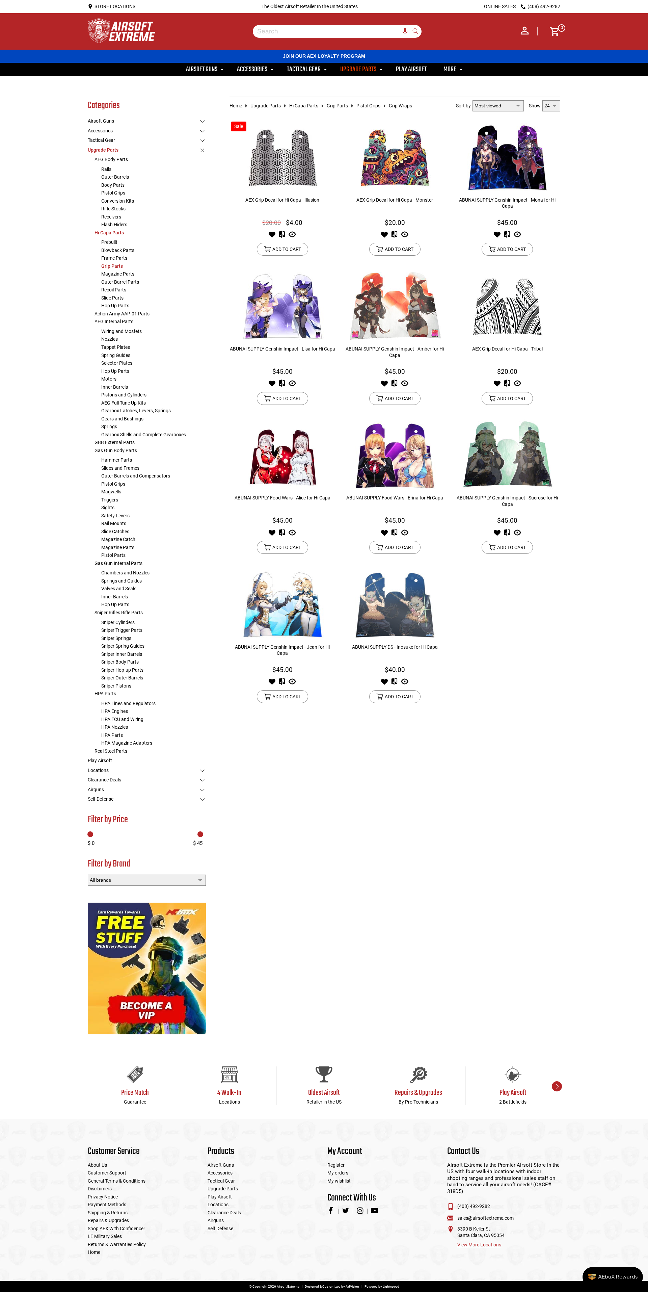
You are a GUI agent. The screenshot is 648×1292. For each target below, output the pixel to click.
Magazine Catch (118, 539)
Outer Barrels (115, 177)
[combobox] (332, 31)
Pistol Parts (113, 555)
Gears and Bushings (122, 418)
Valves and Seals (118, 588)
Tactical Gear (101, 140)
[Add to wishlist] (272, 236)
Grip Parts (112, 266)
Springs (109, 426)
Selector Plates (116, 363)
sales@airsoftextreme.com (485, 1218)
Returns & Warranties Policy (117, 1244)
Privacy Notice (103, 1196)
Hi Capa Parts (109, 232)
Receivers (111, 216)
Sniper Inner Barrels (121, 654)
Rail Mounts (113, 523)
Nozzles (109, 339)
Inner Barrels (114, 387)
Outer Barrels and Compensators (135, 476)
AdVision (352, 1286)
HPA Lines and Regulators (128, 703)
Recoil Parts (113, 289)
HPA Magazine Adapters (126, 743)
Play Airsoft (100, 760)
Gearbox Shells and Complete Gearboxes (143, 434)
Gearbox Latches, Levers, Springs (136, 410)
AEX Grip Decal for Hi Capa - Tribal (507, 349)
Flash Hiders (114, 224)
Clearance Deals (104, 779)
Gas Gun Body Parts (115, 450)
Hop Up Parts (115, 305)
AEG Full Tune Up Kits (123, 403)
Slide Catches (115, 531)
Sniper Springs (116, 638)
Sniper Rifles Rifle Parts (118, 612)
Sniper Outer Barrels (122, 677)
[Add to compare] (282, 236)
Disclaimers (100, 1188)
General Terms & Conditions (116, 1181)
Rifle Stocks (113, 208)
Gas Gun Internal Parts (118, 563)
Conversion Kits (117, 201)
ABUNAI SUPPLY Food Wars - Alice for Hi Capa (282, 497)
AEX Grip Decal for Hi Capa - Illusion (282, 200)
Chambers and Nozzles (125, 572)
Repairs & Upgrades (108, 1220)
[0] (552, 31)
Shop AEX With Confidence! (116, 1228)
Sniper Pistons (116, 686)
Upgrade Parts (103, 150)
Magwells (111, 491)
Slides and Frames (120, 468)
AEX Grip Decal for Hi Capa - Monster (394, 200)
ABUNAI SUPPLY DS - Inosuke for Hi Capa (395, 647)
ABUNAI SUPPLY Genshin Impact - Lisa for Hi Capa (282, 349)
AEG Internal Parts (113, 321)
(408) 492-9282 (473, 1206)
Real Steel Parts (110, 751)
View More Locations (479, 1244)
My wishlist (339, 1181)
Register (336, 1165)
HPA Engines (114, 711)
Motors (108, 379)
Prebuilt (109, 242)
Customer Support (107, 1172)
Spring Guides (115, 355)
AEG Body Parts (111, 159)
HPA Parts (105, 693)
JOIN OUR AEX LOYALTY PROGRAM (324, 56)
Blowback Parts (117, 250)
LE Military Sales (105, 1236)
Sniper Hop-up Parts (122, 670)
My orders (337, 1172)
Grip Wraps (400, 105)
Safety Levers (115, 515)
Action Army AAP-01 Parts (122, 313)
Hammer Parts (116, 460)
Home (236, 105)
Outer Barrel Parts (120, 282)
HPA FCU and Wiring (122, 719)
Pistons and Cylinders (123, 394)
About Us (97, 1165)
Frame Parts (114, 258)
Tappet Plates (115, 347)
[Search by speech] (405, 31)
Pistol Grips (113, 193)
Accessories (100, 130)
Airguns (96, 789)
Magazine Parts (117, 274)
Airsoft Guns (101, 121)
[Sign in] (525, 31)
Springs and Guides (121, 581)
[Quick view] (292, 236)
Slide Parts (112, 298)
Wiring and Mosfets (121, 331)
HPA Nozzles (114, 727)
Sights (107, 507)
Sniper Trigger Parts (121, 630)
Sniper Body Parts (120, 662)
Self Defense (100, 799)
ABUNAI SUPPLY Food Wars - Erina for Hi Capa (394, 497)
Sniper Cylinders (118, 622)
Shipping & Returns (108, 1212)
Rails (106, 169)
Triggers (109, 499)
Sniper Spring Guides (122, 646)
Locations (98, 770)
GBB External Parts (114, 442)
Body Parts (113, 185)
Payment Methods (107, 1204)
